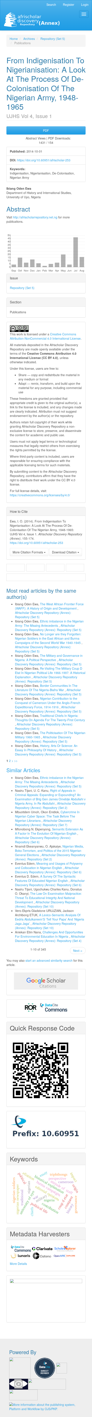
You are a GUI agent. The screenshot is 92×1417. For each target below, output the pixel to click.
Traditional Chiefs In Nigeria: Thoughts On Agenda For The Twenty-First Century (50, 717)
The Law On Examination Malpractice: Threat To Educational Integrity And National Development (48, 897)
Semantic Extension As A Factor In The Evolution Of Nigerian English (49, 831)
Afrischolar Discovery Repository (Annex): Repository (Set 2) (50, 805)
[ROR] (31, 1007)
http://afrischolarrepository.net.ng (35, 217)
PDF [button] (46, 130)
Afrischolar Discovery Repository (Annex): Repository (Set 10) (47, 904)
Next (77, 950)
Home (14, 38)
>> (16, 760)
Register (68, 4)
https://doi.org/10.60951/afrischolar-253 (43, 160)
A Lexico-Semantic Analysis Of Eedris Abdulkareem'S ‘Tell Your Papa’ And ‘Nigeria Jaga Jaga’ (49, 919)
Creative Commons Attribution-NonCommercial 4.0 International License (45, 336)
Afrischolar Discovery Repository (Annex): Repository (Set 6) (48, 870)
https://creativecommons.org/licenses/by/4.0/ (40, 495)
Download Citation (64, 552)
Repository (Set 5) (52, 38)
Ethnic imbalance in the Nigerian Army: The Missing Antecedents (49, 623)
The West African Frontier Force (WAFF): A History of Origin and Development (49, 606)
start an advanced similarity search (49, 960)
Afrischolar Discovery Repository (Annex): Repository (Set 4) (50, 938)
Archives (29, 38)
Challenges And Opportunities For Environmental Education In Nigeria (49, 934)
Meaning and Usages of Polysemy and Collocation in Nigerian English (49, 865)
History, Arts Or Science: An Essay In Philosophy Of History (46, 747)
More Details (18, 1263)
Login (85, 4)
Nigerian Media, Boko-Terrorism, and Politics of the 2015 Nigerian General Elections (49, 850)
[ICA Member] (46, 1298)
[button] (16, 568)
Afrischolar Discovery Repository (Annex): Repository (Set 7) (43, 822)
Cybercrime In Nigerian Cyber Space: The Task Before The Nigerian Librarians (47, 816)
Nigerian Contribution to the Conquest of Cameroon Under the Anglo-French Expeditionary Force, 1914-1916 (47, 702)
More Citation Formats (28, 552)
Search (51, 4)
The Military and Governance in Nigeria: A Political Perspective (49, 657)
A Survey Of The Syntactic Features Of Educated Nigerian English (45, 878)
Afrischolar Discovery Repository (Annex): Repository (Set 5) (48, 627)
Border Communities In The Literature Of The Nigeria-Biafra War (46, 687)
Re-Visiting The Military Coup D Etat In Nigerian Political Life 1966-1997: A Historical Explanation (50, 672)
